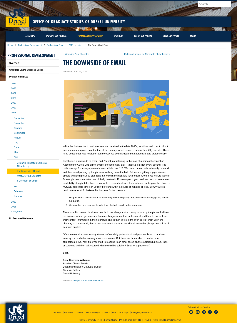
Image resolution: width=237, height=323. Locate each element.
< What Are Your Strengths (76, 54)
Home (10, 45)
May (16, 152)
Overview (14, 63)
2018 (71, 45)
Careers (79, 312)
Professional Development (30, 45)
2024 (13, 83)
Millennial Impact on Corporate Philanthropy (32, 165)
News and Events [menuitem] (171, 36)
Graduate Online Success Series (26, 70)
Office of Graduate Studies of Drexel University (79, 21)
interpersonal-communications (88, 280)
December (19, 118)
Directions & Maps (120, 312)
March (17, 186)
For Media (68, 312)
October (18, 128)
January (18, 196)
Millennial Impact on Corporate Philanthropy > (147, 54)
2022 (13, 93)
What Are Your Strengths (29, 176)
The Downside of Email (28, 171)
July (16, 142)
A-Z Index (57, 312)
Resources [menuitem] (118, 36)
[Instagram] (198, 314)
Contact (106, 312)
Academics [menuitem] (30, 36)
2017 (13, 202)
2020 (13, 103)
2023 (13, 88)
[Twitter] (191, 314)
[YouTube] (204, 314)
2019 (13, 107)
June (16, 147)
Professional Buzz (55, 45)
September (19, 133)
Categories (16, 211)
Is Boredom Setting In (27, 180)
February (18, 191)
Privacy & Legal (93, 312)
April (80, 45)
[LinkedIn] (216, 314)
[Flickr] (210, 314)
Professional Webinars (21, 218)
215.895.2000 (151, 320)
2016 (13, 206)
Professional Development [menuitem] (90, 36)
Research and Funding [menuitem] (56, 36)
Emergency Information (141, 312)
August (17, 137)
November (19, 123)
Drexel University (17, 15)
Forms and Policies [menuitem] (143, 36)
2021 (13, 98)
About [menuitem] (193, 36)
